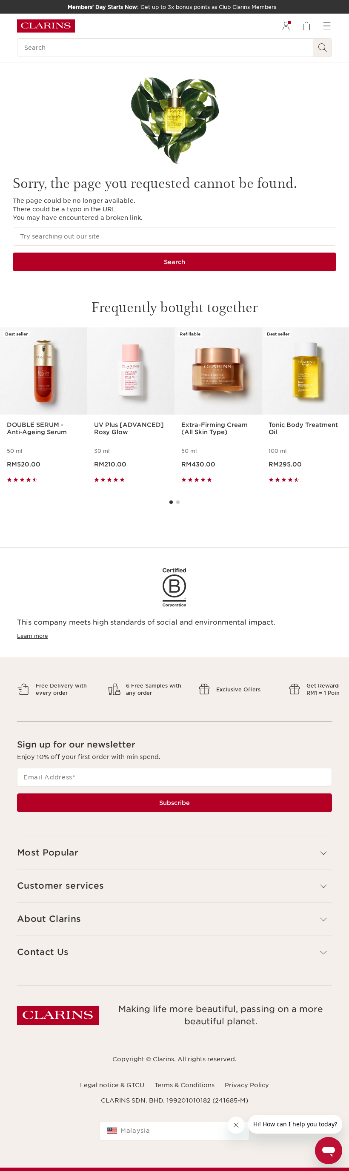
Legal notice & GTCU (112, 1085)
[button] (174, 852)
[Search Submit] (322, 47)
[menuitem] (286, 26)
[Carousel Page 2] (178, 502)
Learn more (32, 636)
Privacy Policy (247, 1085)
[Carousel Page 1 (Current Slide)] (171, 502)
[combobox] (174, 1131)
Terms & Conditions (184, 1085)
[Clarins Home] (46, 26)
